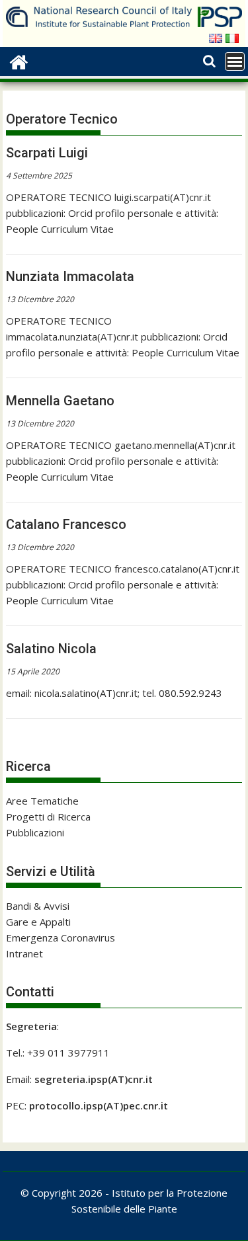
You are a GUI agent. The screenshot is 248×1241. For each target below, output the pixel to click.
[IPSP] (18, 60)
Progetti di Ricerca (48, 816)
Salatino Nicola (51, 649)
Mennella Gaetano (60, 401)
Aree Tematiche (42, 800)
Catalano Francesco (66, 524)
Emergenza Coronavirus (60, 937)
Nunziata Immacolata (70, 276)
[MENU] (235, 61)
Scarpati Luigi (47, 153)
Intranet (24, 953)
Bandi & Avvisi (37, 905)
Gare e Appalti (38, 921)
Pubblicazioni (35, 832)
